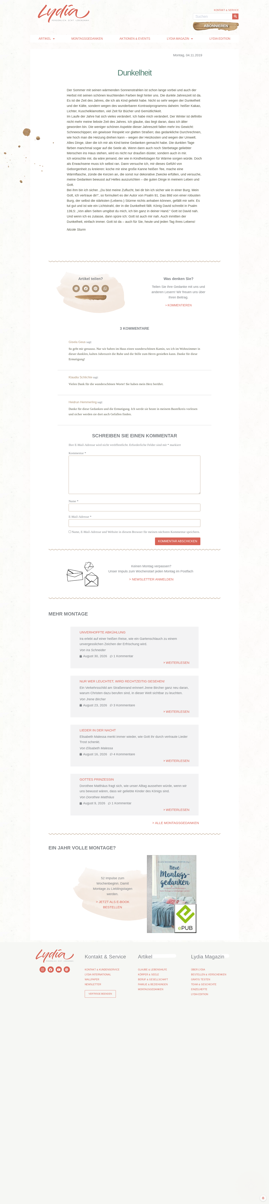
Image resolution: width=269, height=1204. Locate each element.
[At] (67, 969)
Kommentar (77, 453)
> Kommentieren (178, 305)
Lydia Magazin (178, 38)
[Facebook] (51, 969)
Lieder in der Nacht (98, 730)
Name (74, 501)
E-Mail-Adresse (80, 516)
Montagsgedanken (87, 38)
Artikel (45, 38)
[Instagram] (43, 969)
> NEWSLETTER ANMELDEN (151, 579)
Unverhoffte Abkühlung (103, 632)
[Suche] (235, 16)
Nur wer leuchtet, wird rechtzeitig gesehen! (122, 681)
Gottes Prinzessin (97, 779)
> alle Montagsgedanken (175, 823)
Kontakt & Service (226, 10)
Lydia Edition (220, 38)
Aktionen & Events (134, 38)
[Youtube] (59, 969)
